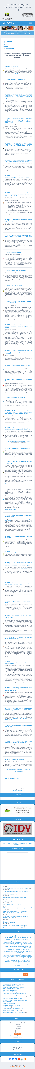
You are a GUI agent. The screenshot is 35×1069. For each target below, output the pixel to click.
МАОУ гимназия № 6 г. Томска (13, 74)
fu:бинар (26, 955)
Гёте (21, 959)
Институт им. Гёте (22, 962)
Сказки (8, 957)
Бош (7, 956)
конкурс (25, 951)
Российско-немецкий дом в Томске (12, 998)
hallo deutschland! (18, 943)
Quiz (29, 964)
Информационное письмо (11, 509)
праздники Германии (22, 961)
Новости (6, 46)
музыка (4, 956)
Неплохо (18, 1028)
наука (11, 955)
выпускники (29, 943)
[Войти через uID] (10, 1059)
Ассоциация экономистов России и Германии (14, 996)
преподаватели (15, 949)
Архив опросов (21, 1035)
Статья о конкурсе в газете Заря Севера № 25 (18, 769)
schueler (5, 957)
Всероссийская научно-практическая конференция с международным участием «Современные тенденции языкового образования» (16, 893)
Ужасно (18, 1031)
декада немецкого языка (19, 946)
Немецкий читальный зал (8, 943)
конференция (8, 946)
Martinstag (27, 960)
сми (18, 959)
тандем (17, 956)
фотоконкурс (16, 955)
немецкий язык (13, 936)
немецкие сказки (26, 944)
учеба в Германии (28, 956)
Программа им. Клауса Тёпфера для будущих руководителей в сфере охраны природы (15, 926)
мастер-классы (20, 947)
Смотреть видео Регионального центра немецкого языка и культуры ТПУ (17, 844)
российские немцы (28, 953)
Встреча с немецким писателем (11, 904)
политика (25, 952)
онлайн (20, 944)
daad (21, 939)
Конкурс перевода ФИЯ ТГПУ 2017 (12, 901)
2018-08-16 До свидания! (11, 66)
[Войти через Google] (21, 1059)
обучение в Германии (22, 957)
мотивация (17, 965)
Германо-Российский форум (11, 959)
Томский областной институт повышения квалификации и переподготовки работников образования (17, 992)
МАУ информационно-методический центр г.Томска (16, 995)
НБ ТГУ (12, 952)
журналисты (14, 941)
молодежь (15, 962)
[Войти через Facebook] (16, 1059)
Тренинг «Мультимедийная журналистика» (14, 897)
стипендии (19, 941)
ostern (23, 942)
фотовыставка (11, 953)
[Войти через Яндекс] (19, 1059)
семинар (27, 948)
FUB (23, 959)
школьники (27, 937)
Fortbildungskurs (7, 951)
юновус (8, 955)
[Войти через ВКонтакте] (13, 1059)
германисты (21, 956)
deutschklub (7, 960)
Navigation (8, 23)
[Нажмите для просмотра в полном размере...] (3, 84)
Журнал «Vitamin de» (8, 1003)
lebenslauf (30, 957)
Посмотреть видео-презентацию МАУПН (18, 441)
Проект (30, 952)
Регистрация (16, 790)
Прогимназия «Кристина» (9, 990)
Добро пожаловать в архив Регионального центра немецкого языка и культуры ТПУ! (17, 32)
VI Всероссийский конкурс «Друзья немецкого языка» (16, 908)
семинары (11, 962)
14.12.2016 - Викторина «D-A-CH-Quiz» (15, 397)
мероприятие (14, 942)
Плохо (18, 1030)
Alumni (25, 943)
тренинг (24, 940)
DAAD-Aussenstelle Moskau (10, 1014)
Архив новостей (9, 48)
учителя (8, 949)
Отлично (18, 1024)
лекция (15, 951)
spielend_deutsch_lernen (10, 964)
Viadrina (12, 960)
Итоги (11, 948)
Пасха (19, 942)
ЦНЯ (11, 961)
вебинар (29, 955)
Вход (21, 790)
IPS (28, 952)
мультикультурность (19, 953)
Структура (7, 44)
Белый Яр (26, 964)
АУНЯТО (14, 939)
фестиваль (20, 951)
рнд (13, 946)
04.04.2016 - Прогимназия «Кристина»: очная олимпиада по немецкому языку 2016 (18, 741)
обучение (15, 947)
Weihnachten (17, 960)
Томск (17, 939)
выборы (28, 961)
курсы (30, 962)
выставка (21, 955)
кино (6, 944)
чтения (15, 952)
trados (12, 951)
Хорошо (19, 1026)
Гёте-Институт (6, 1007)
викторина (6, 948)
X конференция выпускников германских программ (16, 888)
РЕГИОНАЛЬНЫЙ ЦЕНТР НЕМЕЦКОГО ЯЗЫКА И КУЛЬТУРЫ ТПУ (17, 7)
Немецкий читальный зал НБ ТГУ (11, 1010)
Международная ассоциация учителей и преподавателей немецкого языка (13, 984)
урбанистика (5, 953)
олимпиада (8, 939)
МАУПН (27, 949)
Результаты (15, 961)
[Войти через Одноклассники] (25, 1059)
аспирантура (27, 959)
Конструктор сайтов (15, 1066)
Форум (10, 956)
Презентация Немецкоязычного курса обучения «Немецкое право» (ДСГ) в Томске (15, 912)
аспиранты (8, 942)
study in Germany (14, 957)
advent (27, 962)
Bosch (13, 956)
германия (26, 939)
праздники (23, 960)
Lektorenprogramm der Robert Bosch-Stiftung (14, 1012)
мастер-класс (28, 942)
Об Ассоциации (8, 41)
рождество (28, 946)
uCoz (23, 1066)
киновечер (20, 952)
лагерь (5, 955)
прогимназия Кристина (13, 944)
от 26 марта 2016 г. (19, 771)
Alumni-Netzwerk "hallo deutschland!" (12, 1008)
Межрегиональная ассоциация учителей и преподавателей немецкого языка (13, 988)
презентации (5, 962)
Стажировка (7, 961)
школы (16, 964)
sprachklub (21, 964)
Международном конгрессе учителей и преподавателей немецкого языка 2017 (18, 569)
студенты (23, 949)
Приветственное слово (10, 43)
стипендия (7, 941)
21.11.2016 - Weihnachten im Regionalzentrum (17, 448)
